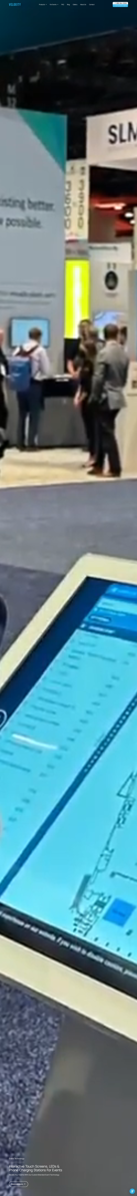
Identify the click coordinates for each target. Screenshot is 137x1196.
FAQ (62, 4)
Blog (68, 4)
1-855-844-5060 (121, 3)
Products (42, 4)
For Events (53, 4)
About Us (83, 4)
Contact (91, 4)
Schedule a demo (121, 6)
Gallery (75, 4)
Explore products (17, 1184)
